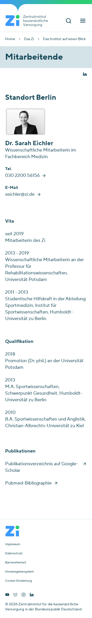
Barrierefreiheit (15, 562)
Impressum (12, 544)
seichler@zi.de (19, 194)
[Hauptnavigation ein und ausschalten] (83, 21)
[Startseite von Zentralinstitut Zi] (28, 20)
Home (10, 39)
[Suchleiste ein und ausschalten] (68, 21)
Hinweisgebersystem (19, 571)
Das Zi (29, 39)
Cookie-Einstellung (18, 580)
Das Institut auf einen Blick (64, 39)
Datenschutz (13, 553)
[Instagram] (23, 595)
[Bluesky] (15, 595)
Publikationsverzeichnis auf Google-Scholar (41, 467)
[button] (85, 74)
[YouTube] (7, 595)
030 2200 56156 (22, 175)
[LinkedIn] (32, 595)
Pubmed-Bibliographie (28, 483)
